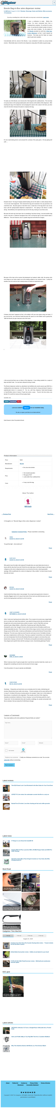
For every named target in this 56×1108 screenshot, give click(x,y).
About (7, 1083)
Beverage (29, 11)
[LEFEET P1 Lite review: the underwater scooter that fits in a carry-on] (7, 797)
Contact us (24, 1083)
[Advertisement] (28, 58)
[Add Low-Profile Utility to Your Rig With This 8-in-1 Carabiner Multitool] (7, 1039)
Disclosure (21, 1085)
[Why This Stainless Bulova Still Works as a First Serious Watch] (7, 1048)
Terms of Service (45, 1083)
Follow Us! (15, 1083)
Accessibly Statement (32, 1085)
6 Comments (7, 13)
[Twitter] (23, 1092)
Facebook (13, 401)
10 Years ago (30, 935)
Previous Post (6, 514)
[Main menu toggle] (54, 2)
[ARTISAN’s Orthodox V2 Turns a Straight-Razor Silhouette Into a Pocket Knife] (7, 1030)
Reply (50, 548)
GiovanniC (12, 655)
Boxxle (31, 31)
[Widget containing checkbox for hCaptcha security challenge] (15, 750)
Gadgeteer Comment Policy (19, 531)
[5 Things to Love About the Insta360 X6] (7, 843)
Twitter (6, 401)
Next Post (51, 514)
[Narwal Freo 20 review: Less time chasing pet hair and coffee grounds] (7, 806)
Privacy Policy (34, 1083)
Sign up (26, 407)
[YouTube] (30, 1092)
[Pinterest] (28, 1092)
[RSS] (32, 1092)
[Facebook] (21, 1092)
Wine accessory (47, 11)
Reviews (23, 11)
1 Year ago (8, 935)
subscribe (7, 760)
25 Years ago (41, 935)
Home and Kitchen (37, 11)
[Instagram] (25, 1092)
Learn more (46, 17)
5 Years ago (19, 935)
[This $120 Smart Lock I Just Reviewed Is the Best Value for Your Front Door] (7, 788)
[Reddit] (34, 1092)
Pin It (19, 401)
